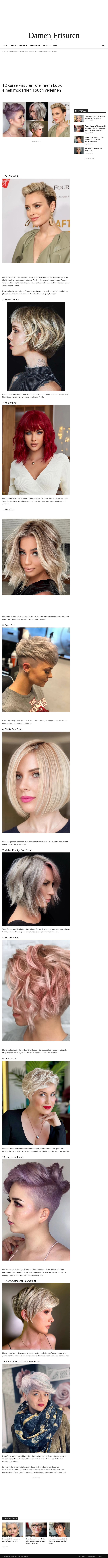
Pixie (55, 46)
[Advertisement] (54, 14)
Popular (46, 46)
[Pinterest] (27, 97)
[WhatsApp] (31, 97)
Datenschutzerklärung (88, 1556)
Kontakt (99, 1556)
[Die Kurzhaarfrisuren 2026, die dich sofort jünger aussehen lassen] (59, 1530)
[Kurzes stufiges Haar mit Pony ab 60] (79, 150)
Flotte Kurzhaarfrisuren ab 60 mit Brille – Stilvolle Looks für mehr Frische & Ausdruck (36, 1541)
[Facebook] (17, 97)
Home (6, 46)
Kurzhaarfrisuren (19, 46)
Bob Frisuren (35, 46)
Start (3, 51)
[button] (103, 46)
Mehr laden (89, 158)
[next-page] (7, 1547)
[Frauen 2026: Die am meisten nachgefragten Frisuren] (12, 1530)
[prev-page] (3, 1547)
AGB (79, 1556)
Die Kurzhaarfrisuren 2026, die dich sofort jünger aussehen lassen (58, 1541)
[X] (22, 97)
